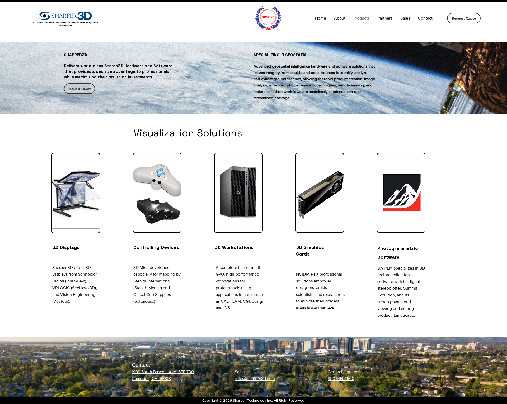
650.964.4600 (341, 378)
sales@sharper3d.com (255, 378)
